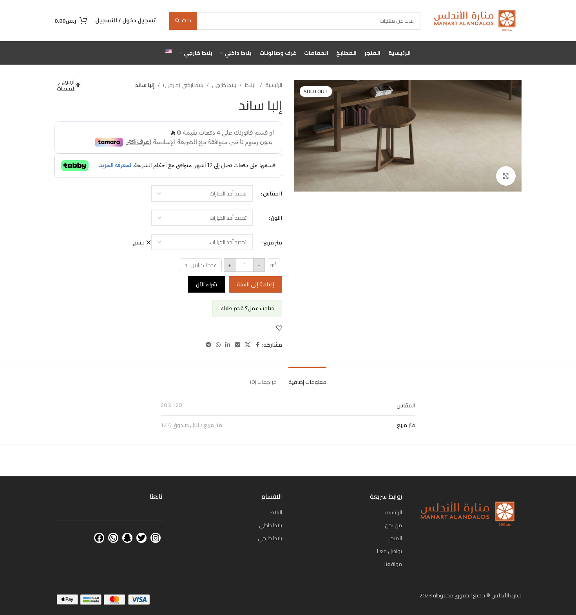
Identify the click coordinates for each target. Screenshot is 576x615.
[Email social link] (237, 345)
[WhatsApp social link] (218, 345)
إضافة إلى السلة (255, 284)
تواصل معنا (389, 551)
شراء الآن (206, 284)
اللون (276, 217)
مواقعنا (393, 564)
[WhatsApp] (113, 538)
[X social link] (248, 345)
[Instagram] (155, 538)
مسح (139, 242)
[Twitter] (141, 538)
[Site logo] (475, 20)
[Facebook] (99, 538)
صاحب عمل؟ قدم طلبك (247, 308)
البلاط (251, 85)
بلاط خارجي (224, 85)
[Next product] (59, 85)
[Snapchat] (127, 538)
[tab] (307, 378)
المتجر (395, 538)
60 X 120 (171, 405)
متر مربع (272, 242)
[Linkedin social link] (227, 345)
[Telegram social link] (208, 345)
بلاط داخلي (270, 525)
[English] (168, 53)
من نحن (393, 525)
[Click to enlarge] (506, 176)
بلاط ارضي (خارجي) (183, 85)
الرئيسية (273, 85)
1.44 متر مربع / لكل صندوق (191, 425)
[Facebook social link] (257, 345)
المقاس (272, 193)
